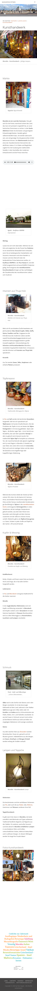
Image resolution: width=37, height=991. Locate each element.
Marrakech (13, 594)
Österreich (23, 941)
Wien (30, 941)
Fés (5, 419)
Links (6, 981)
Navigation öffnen (8, 2)
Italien (27, 944)
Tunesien (9, 947)
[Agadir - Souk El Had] (8, 865)
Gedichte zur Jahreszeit (18, 934)
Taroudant (23, 732)
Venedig (11, 944)
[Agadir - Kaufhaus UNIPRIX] (18, 218)
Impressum (29, 981)
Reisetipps (19, 939)
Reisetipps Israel (18, 950)
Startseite (14, 21)
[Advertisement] (18, 186)
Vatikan (30, 949)
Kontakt (20, 981)
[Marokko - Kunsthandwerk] (18, 394)
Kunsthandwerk (7, 22)
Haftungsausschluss (24, 982)
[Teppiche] (18, 95)
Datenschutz (10, 982)
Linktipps (13, 981)
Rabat (21, 805)
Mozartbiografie (11, 941)
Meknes (29, 805)
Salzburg (28, 938)
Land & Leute (22, 21)
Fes (5, 594)
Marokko (19, 944)
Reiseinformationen (11, 952)
